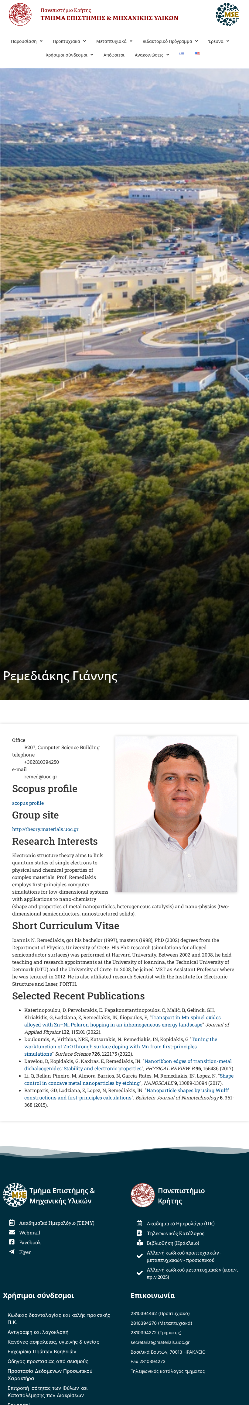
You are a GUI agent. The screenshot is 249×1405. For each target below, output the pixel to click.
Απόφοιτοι (114, 55)
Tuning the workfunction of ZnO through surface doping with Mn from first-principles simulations (120, 1046)
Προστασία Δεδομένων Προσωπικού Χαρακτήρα (50, 1374)
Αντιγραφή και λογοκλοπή (38, 1332)
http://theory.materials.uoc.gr (45, 829)
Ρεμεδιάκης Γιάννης (60, 675)
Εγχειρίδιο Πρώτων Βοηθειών (42, 1351)
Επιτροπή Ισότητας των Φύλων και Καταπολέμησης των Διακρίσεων (47, 1391)
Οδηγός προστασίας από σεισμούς (48, 1361)
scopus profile (28, 803)
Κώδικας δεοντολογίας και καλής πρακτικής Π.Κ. (59, 1318)
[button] (26, 41)
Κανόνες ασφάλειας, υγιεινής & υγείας (53, 1342)
